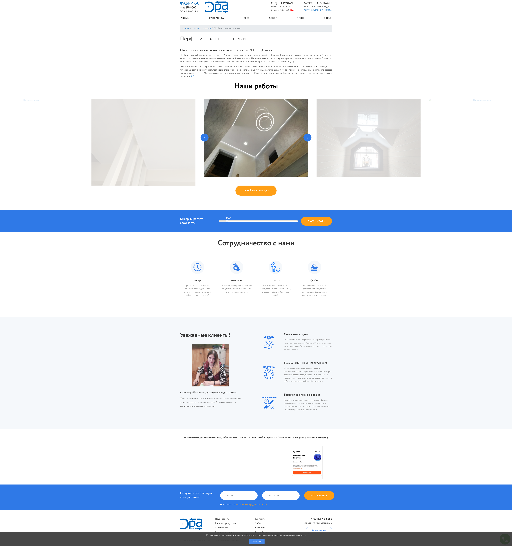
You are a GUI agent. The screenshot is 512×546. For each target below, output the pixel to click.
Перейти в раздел (256, 191)
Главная (185, 28)
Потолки (206, 28)
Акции (185, 18)
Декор (273, 18)
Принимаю (257, 541)
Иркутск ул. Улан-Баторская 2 (317, 10)
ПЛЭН (300, 18)
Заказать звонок (319, 530)
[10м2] (227, 221)
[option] (368, 137)
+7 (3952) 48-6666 (321, 519)
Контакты (260, 519)
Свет (246, 18)
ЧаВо (258, 523)
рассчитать (316, 221)
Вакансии (260, 528)
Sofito (193, 76)
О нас (327, 18)
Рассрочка (216, 18)
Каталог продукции (225, 523)
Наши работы (256, 86)
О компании (221, 528)
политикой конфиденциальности (251, 505)
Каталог (195, 28)
